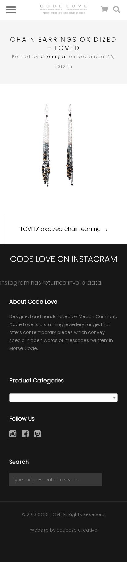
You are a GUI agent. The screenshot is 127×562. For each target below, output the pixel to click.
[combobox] (63, 397)
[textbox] (63, 398)
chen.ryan (54, 56)
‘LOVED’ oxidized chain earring (63, 229)
